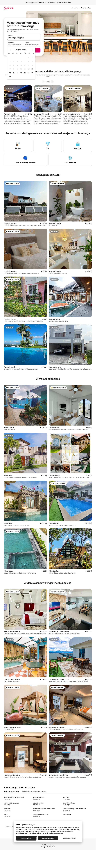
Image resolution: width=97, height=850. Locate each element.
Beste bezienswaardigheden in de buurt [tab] (34, 791)
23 (32, 69)
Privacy (43, 847)
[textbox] (15, 44)
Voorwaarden (51, 847)
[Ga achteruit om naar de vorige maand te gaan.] (10, 49)
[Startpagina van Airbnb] (8, 8)
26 (17, 73)
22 (28, 69)
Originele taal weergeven (63, 2)
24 (10, 73)
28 (25, 73)
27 (21, 73)
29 (28, 73)
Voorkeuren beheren (69, 838)
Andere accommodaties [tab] (11, 791)
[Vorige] (43, 81)
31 (10, 77)
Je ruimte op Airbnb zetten (81, 8)
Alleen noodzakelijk (48, 838)
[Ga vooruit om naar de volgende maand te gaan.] (32, 49)
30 (32, 73)
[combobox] (23, 38)
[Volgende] (52, 81)
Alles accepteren (26, 838)
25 (13, 73)
